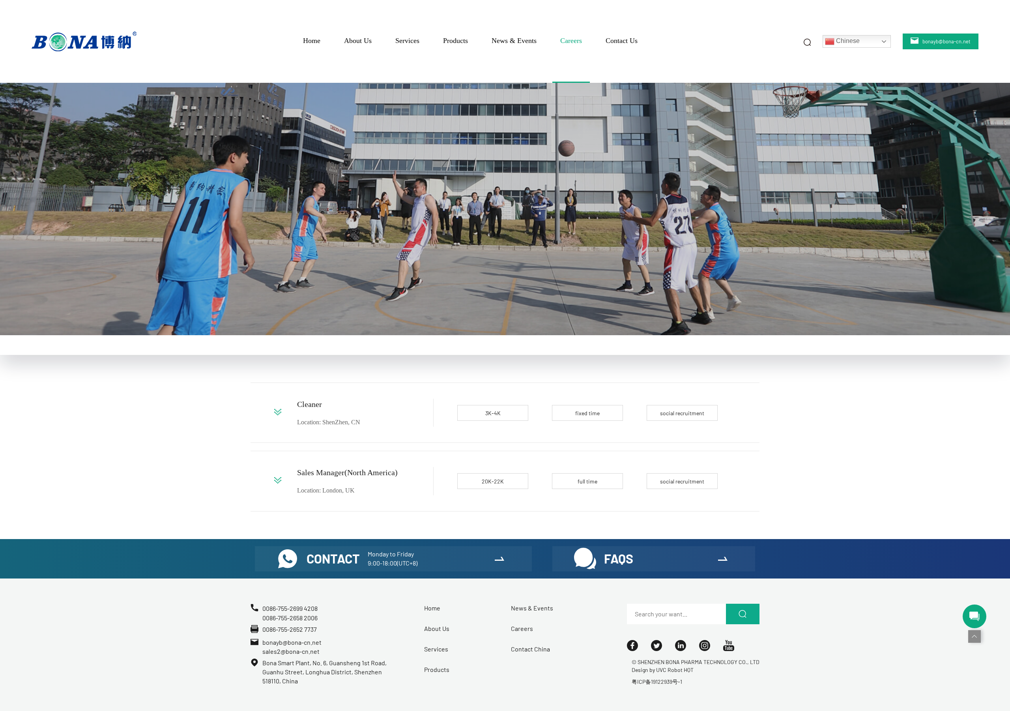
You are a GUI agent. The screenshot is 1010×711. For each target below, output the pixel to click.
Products (455, 41)
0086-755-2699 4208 (290, 608)
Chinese (847, 40)
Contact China (530, 649)
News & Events (514, 41)
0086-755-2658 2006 (290, 617)
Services (407, 41)
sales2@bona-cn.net (291, 651)
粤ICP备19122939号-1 (657, 681)
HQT (689, 669)
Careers (571, 41)
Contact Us (622, 41)
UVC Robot (669, 669)
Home (311, 41)
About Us (358, 41)
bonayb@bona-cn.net (292, 642)
